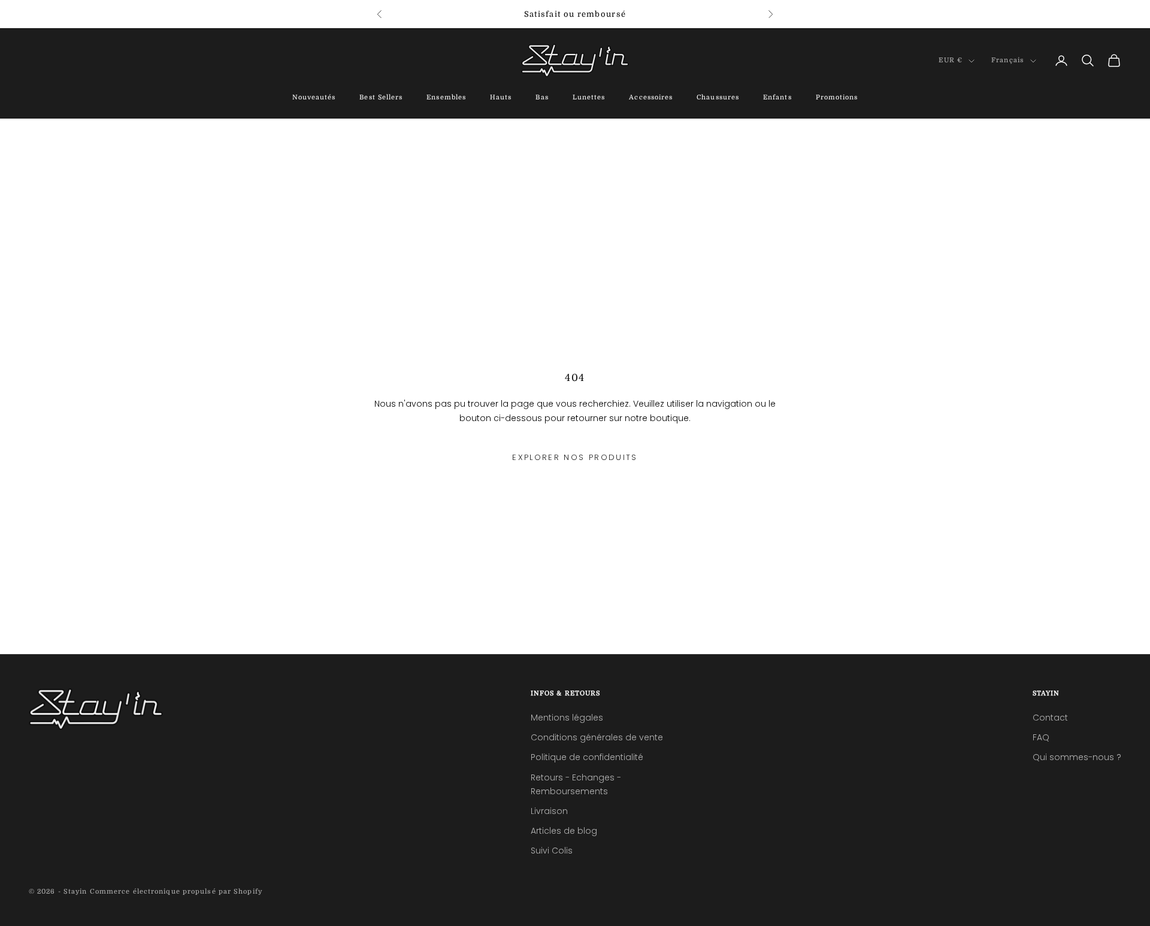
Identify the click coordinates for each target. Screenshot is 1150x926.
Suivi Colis (552, 851)
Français (1007, 61)
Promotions (837, 98)
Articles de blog (564, 831)
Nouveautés (314, 98)
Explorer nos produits (574, 457)
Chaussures (718, 98)
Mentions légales (567, 718)
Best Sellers (380, 98)
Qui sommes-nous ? (1077, 757)
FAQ (1041, 737)
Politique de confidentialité (587, 757)
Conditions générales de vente (597, 737)
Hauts (501, 98)
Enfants (777, 98)
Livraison (549, 811)
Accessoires (651, 98)
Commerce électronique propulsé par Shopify (176, 891)
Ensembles (446, 98)
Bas (541, 98)
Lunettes (589, 98)
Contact (1050, 718)
